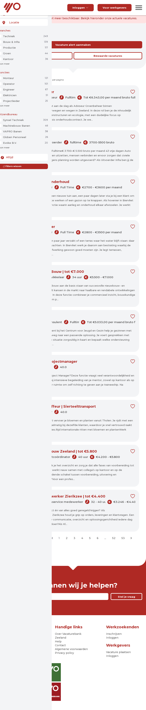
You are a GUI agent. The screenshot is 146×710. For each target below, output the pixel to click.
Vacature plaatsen (118, 652)
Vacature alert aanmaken (73, 44)
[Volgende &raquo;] (131, 538)
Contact (60, 645)
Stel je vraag (126, 596)
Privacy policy (64, 653)
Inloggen (78, 7)
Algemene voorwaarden (71, 649)
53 (123, 538)
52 (113, 538)
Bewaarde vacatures (108, 55)
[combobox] (23, 22)
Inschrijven (114, 634)
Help (58, 641)
